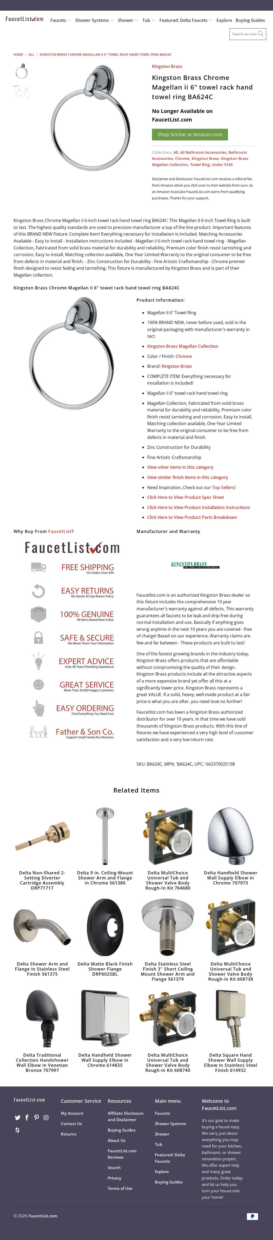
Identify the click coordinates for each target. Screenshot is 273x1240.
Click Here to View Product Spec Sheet (185, 497)
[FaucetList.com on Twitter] (18, 1117)
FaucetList (60, 531)
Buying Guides (250, 20)
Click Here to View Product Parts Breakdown (192, 517)
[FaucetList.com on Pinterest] (37, 1117)
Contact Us (71, 1123)
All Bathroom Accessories (203, 152)
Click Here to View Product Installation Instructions (198, 507)
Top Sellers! (223, 487)
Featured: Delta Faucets (183, 20)
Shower (126, 20)
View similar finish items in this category (187, 477)
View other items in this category (180, 467)
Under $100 (222, 164)
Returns (68, 1134)
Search (114, 1167)
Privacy (114, 1178)
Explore (224, 20)
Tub (146, 20)
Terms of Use (120, 1188)
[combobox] (248, 34)
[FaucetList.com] (24, 19)
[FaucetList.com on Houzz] (18, 1130)
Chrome (182, 158)
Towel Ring (200, 164)
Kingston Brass (167, 66)
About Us (116, 1140)
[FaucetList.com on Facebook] (27, 1117)
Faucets (58, 20)
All (176, 152)
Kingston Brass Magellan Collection (182, 346)
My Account (72, 1113)
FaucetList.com (43, 1215)
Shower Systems (92, 20)
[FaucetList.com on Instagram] (46, 1117)
